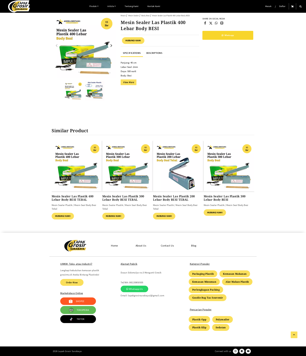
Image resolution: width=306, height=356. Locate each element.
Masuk (268, 6)
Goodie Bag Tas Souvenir (207, 297)
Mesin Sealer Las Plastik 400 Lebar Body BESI (171, 15)
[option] (84, 45)
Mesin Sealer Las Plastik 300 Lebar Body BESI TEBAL (123, 198)
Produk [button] (93, 6)
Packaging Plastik (203, 273)
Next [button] (111, 45)
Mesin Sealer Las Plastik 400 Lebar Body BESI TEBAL (73, 198)
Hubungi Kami (133, 40)
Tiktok (81, 319)
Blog (194, 245)
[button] (300, 6)
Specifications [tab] (132, 52)
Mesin (123, 15)
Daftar (282, 6)
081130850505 (136, 282)
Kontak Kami (153, 6)
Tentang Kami (131, 6)
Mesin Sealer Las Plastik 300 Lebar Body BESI (225, 198)
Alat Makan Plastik (237, 281)
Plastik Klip (199, 327)
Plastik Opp (199, 319)
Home (114, 245)
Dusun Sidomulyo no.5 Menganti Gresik (141, 272)
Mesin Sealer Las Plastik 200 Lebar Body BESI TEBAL (174, 198)
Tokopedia (83, 309)
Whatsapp (229, 35)
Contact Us (167, 245)
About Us (141, 245)
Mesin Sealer (133, 15)
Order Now (72, 282)
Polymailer (222, 319)
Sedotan (221, 327)
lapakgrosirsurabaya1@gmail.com (146, 295)
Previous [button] (56, 45)
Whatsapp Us (135, 288)
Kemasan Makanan (235, 273)
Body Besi (145, 15)
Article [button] (110, 6)
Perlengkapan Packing (206, 289)
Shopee (80, 301)
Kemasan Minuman (204, 281)
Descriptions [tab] (154, 52)
